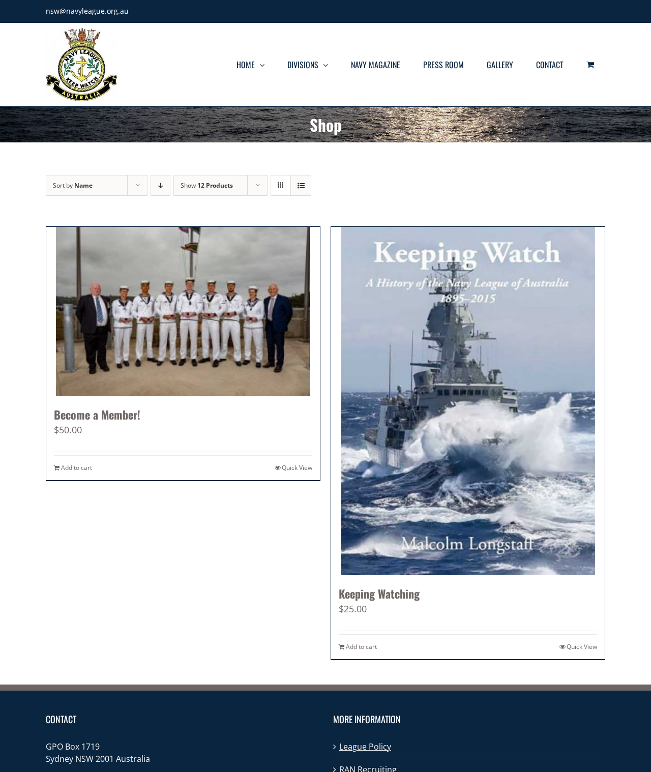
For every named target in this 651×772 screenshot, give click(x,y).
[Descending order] (160, 185)
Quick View (297, 467)
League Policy (365, 746)
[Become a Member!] (183, 311)
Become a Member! (97, 414)
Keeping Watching (379, 593)
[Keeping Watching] (468, 401)
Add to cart (76, 467)
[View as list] (301, 185)
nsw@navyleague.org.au (87, 11)
